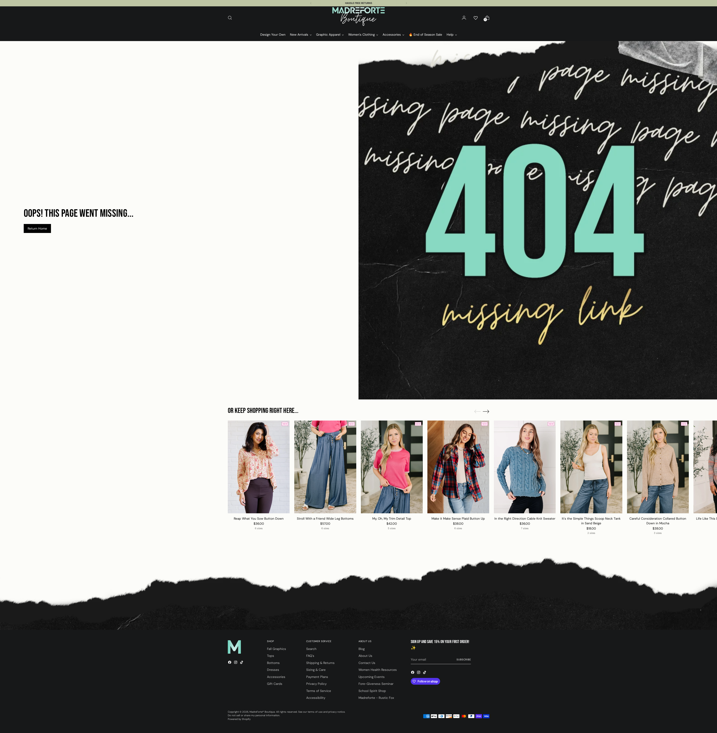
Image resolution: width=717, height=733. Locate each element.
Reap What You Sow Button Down (259, 518)
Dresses (273, 670)
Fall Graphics (276, 649)
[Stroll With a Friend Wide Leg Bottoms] (325, 467)
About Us (365, 656)
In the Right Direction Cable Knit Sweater (524, 518)
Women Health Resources (377, 670)
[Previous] (311, 3)
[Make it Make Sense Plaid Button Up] (458, 467)
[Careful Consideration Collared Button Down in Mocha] (658, 467)
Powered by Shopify (239, 719)
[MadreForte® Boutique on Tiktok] (242, 663)
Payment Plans (317, 677)
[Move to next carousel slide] (486, 411)
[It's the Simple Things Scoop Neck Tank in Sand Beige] (591, 467)
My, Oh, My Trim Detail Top (391, 518)
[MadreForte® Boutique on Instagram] (236, 663)
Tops (270, 656)
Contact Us (366, 663)
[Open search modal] (230, 17)
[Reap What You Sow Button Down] (259, 467)
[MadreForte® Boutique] (358, 17)
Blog (361, 649)
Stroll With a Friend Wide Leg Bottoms (325, 518)
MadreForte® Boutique (262, 711)
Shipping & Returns (320, 663)
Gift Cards (274, 684)
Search (311, 649)
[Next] (406, 3)
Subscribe (464, 659)
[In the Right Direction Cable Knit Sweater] (525, 467)
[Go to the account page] (464, 17)
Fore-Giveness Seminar (375, 684)
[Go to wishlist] (475, 18)
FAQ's (310, 656)
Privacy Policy (316, 684)
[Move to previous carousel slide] (477, 411)
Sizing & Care (316, 670)
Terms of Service (318, 691)
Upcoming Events (371, 677)
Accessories (276, 677)
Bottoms (273, 663)
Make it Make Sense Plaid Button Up (458, 518)
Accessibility (315, 698)
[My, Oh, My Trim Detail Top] (392, 467)
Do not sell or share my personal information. (254, 715)
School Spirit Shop (372, 691)
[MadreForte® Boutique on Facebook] (230, 663)
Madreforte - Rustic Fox (376, 698)
